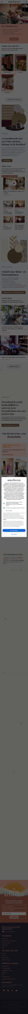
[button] (14, 511)
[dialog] (14, 507)
